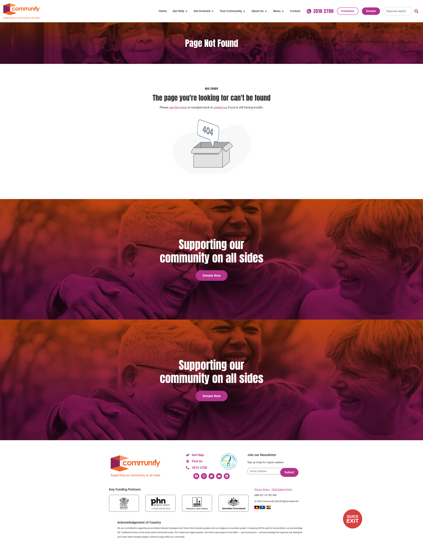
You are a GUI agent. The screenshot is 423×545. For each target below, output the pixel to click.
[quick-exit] (353, 519)
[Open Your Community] (244, 11)
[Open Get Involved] (212, 11)
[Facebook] (196, 476)
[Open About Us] (265, 11)
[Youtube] (219, 476)
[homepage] (21, 11)
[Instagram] (204, 476)
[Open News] (282, 11)
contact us (220, 107)
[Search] (417, 11)
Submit (289, 472)
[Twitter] (211, 476)
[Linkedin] (227, 476)
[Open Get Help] (186, 11)
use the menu (178, 107)
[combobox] (398, 11)
